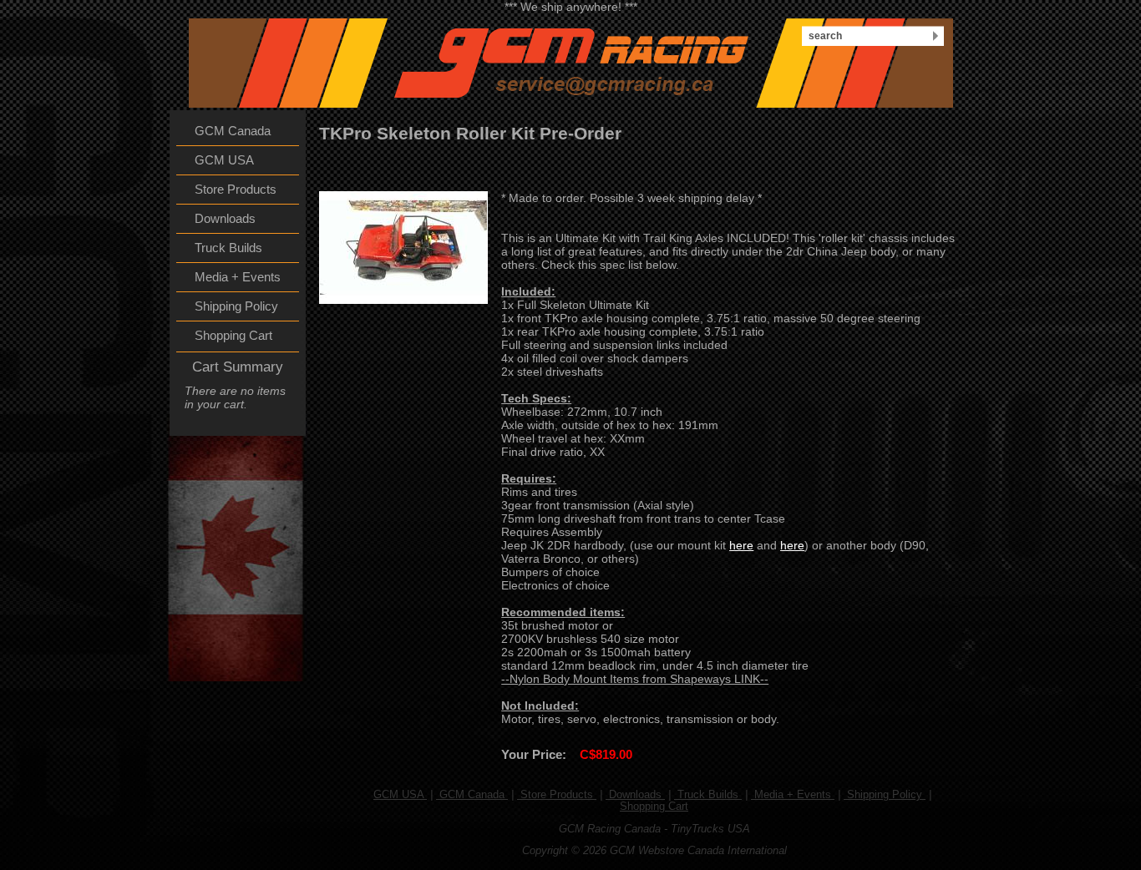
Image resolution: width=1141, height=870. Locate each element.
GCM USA (400, 795)
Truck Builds (708, 795)
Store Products (556, 795)
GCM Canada (472, 795)
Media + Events (792, 795)
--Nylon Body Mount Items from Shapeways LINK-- (634, 678)
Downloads (635, 795)
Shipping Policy (884, 795)
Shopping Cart (654, 806)
